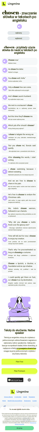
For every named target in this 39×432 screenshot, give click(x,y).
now (16, 60)
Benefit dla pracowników (15, 401)
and (18, 266)
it (17, 280)
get (22, 277)
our (18, 211)
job (15, 125)
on (13, 252)
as (19, 280)
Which (10, 125)
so (35, 250)
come (28, 87)
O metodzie (17, 397)
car (32, 134)
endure (29, 194)
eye (24, 266)
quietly (10, 148)
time (16, 116)
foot (33, 277)
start (34, 157)
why (15, 250)
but (20, 236)
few (21, 87)
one (27, 225)
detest (10, 172)
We (9, 105)
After (10, 157)
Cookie (34, 401)
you (13, 145)
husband (27, 96)
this (12, 116)
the (17, 69)
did (15, 222)
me (31, 116)
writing (11, 160)
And (9, 96)
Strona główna (8, 397)
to (15, 134)
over (14, 225)
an (21, 266)
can (24, 87)
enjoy (12, 239)
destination (27, 280)
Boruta (28, 145)
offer (18, 125)
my (16, 239)
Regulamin (32, 397)
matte (33, 222)
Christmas (12, 197)
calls (18, 197)
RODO (4, 401)
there (26, 277)
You (9, 78)
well (18, 78)
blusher (30, 263)
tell (17, 236)
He (9, 69)
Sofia (23, 78)
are (17, 181)
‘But (9, 145)
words (27, 157)
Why (10, 222)
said (34, 145)
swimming (21, 169)
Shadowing (27, 401)
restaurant (22, 105)
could (12, 277)
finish (10, 225)
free (21, 181)
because (30, 169)
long (10, 252)
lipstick (21, 263)
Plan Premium (19, 371)
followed (11, 211)
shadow (29, 266)
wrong (28, 134)
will (14, 236)
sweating (17, 172)
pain (19, 183)
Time (10, 236)
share (10, 183)
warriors (32, 208)
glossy (22, 225)
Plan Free (19, 362)
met (12, 105)
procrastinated (27, 250)
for (23, 236)
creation (21, 239)
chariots (23, 211)
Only (10, 87)
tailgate (19, 134)
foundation (12, 266)
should (23, 125)
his (16, 183)
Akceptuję (19, 428)
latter (21, 69)
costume (27, 252)
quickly (17, 277)
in (15, 105)
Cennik (25, 397)
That (10, 250)
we (13, 181)
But (9, 116)
